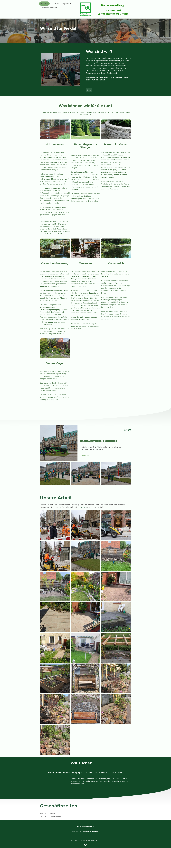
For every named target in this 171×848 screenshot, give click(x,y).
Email (89, 90)
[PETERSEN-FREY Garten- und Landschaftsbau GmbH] (85, 835)
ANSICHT (85, 455)
